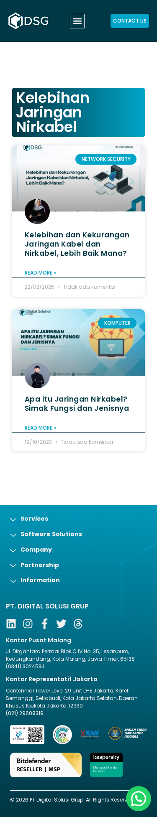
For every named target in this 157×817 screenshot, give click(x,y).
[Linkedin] (11, 623)
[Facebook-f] (44, 623)
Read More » (40, 272)
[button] (77, 21)
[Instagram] (28, 623)
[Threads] (78, 623)
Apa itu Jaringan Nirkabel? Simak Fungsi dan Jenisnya (77, 403)
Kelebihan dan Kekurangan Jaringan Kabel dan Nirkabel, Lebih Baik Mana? (77, 244)
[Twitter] (61, 623)
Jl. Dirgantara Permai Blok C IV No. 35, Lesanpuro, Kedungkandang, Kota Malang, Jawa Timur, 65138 (70, 655)
